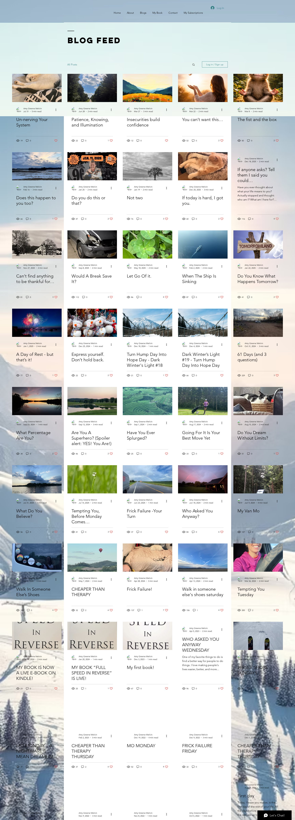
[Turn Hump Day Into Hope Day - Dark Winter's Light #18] (147, 323)
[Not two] (147, 166)
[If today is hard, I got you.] (203, 166)
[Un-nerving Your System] (37, 88)
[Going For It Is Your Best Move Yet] (203, 401)
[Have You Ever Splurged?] (147, 401)
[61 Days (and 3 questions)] (258, 323)
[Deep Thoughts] (203, 792)
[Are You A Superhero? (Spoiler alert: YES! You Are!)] (92, 401)
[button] (193, 65)
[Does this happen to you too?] (37, 166)
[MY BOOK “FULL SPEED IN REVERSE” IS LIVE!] (92, 636)
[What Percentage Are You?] (37, 401)
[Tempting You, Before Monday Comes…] (92, 479)
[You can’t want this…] (203, 88)
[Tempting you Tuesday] (147, 792)
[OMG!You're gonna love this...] (92, 792)
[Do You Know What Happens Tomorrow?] (258, 244)
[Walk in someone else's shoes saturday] (203, 557)
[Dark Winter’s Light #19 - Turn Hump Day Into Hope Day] (203, 323)
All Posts (72, 64)
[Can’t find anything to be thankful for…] (37, 244)
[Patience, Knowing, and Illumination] (92, 88)
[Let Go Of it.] (147, 244)
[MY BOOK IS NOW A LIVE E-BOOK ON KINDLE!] (37, 636)
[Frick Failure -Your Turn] (147, 479)
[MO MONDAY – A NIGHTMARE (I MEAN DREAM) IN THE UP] (37, 714)
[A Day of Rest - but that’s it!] (37, 323)
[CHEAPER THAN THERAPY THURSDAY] (92, 714)
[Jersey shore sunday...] (37, 792)
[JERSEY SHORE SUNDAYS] (258, 636)
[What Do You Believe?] (37, 479)
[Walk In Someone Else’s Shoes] (37, 557)
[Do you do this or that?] (92, 166)
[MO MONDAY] (147, 714)
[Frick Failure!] (147, 557)
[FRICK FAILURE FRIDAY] (203, 714)
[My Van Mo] (258, 479)
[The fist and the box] (258, 88)
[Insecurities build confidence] (147, 88)
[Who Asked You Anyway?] (203, 479)
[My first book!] (147, 636)
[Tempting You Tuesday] (258, 557)
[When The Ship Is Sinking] (203, 244)
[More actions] (57, 110)
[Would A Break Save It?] (92, 244)
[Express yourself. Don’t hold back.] (92, 323)
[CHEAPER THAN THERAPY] (92, 557)
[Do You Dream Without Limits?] (258, 401)
